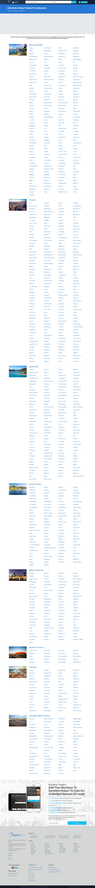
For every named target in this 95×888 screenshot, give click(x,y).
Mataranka (47, 653)
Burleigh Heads (48, 456)
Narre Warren (48, 252)
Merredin (31, 599)
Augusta (46, 639)
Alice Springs (61, 662)
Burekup (46, 630)
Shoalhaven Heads (49, 79)
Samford (46, 387)
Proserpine (47, 392)
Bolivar (31, 556)
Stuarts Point (47, 76)
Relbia (75, 684)
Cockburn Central (49, 628)
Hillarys (31, 610)
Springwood (61, 76)
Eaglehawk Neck (63, 699)
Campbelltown (62, 550)
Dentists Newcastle (63, 835)
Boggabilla (47, 174)
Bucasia (31, 459)
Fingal (31, 699)
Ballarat (31, 358)
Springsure (47, 384)
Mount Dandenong (49, 257)
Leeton (46, 120)
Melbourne (76, 266)
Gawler (46, 542)
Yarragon (75, 203)
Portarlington (47, 237)
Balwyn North (77, 355)
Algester (60, 476)
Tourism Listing (33, 835)
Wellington (76, 56)
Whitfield (61, 208)
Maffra (75, 272)
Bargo (74, 186)
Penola (31, 510)
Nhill (30, 249)
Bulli (74, 166)
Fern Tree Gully (77, 309)
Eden (45, 146)
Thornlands (47, 378)
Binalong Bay (47, 710)
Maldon (60, 272)
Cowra (75, 151)
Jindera (75, 123)
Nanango (75, 401)
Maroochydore (48, 415)
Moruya (75, 105)
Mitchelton (47, 412)
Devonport (47, 702)
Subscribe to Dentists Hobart (35, 869)
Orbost (46, 243)
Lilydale (60, 278)
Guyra (45, 131)
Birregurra (76, 350)
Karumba (60, 427)
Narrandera (76, 97)
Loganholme (32, 421)
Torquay (60, 220)
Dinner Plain (47, 324)
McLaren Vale (62, 521)
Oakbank (31, 513)
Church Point (47, 762)
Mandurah (32, 602)
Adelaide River (77, 662)
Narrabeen (47, 99)
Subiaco (60, 576)
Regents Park (47, 85)
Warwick (46, 372)
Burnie (31, 707)
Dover (31, 702)
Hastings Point (62, 128)
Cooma (75, 154)
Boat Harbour (62, 174)
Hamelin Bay (47, 610)
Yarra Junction (33, 206)
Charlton (31, 338)
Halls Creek (61, 610)
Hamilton (31, 131)
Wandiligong (32, 217)
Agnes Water (32, 479)
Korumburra (47, 283)
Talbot (45, 223)
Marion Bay (47, 524)
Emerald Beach (77, 143)
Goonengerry (33, 753)
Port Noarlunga (77, 501)
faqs (34, 878)
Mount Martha (62, 255)
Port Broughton (33, 507)
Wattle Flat (32, 490)
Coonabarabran (62, 154)
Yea (30, 203)
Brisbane (75, 459)
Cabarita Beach (33, 166)
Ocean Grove (76, 243)
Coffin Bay (61, 547)
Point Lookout (33, 395)
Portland (31, 237)
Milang (31, 521)
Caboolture (32, 456)
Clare (74, 547)
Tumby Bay (32, 493)
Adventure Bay (77, 710)
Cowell (75, 542)
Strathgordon (47, 676)
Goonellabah (61, 137)
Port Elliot (76, 504)
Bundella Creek (48, 166)
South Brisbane (62, 384)
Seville (45, 229)
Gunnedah (61, 131)
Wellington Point (33, 372)
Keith (30, 533)
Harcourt (75, 298)
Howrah (31, 696)
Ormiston (75, 398)
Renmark (75, 498)
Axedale (60, 358)
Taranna (75, 673)
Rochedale (32, 389)
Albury (75, 192)
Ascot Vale (76, 358)
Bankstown (32, 189)
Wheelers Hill (76, 208)
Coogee (60, 625)
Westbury (32, 673)
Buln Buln (31, 347)
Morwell (75, 257)
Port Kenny (61, 504)
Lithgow (31, 117)
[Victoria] (18, 205)
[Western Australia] (18, 575)
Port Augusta (47, 507)
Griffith (31, 134)
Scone (45, 82)
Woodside (32, 487)
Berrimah (75, 659)
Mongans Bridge (48, 263)
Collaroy (60, 157)
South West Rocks (78, 76)
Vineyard (31, 62)
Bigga (30, 180)
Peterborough (77, 240)
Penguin (60, 687)
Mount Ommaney (78, 407)
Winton (75, 369)
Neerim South (33, 252)
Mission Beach (62, 412)
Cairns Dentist (33, 837)
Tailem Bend (76, 493)
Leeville (31, 120)
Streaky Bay (32, 496)
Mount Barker (77, 516)
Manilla (31, 114)
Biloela (60, 464)
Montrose (76, 260)
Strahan (60, 676)
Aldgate (31, 565)
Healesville (32, 298)
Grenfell (46, 134)
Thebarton (47, 493)
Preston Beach (48, 584)
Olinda (60, 243)
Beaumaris (47, 355)
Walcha (60, 59)
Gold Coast (76, 433)
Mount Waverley (48, 255)
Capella (60, 450)
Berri (74, 556)
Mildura (31, 266)
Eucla (45, 616)
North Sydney (33, 94)
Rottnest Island (62, 581)
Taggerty (60, 223)
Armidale (75, 189)
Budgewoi (32, 169)
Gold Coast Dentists (64, 837)
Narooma (61, 99)
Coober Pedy (76, 544)
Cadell (31, 553)
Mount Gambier (62, 516)
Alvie (59, 361)
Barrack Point (47, 186)
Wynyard (46, 670)
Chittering (61, 628)
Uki (74, 62)
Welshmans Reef (48, 211)
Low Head (46, 690)
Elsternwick (32, 315)
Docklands (32, 324)
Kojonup (75, 602)
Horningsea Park (48, 747)
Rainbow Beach (33, 392)
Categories (15, 10)
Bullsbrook (76, 630)
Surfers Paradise (48, 381)
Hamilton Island (33, 433)
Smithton (46, 679)
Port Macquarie (77, 85)
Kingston (46, 530)
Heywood (46, 295)
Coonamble (47, 154)
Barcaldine (32, 470)
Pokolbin (31, 88)
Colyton (46, 157)
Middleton (47, 521)
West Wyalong (33, 56)
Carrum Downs (77, 338)
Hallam (60, 301)
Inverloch (75, 292)
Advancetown (48, 479)
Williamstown (47, 208)
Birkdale (46, 464)
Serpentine (61, 579)
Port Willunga (33, 501)
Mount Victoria (48, 105)
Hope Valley (32, 536)
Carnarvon (76, 628)
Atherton (31, 473)
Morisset (31, 108)
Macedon (31, 275)
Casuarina (61, 160)
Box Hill (31, 350)
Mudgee (31, 105)
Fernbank (61, 309)
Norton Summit (48, 513)
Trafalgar (46, 220)
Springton (61, 496)
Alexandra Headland (78, 476)
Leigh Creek (76, 527)
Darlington (47, 622)
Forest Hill (47, 306)
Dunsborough (33, 619)
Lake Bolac (61, 280)
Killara (45, 123)
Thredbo (75, 65)
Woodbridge (61, 670)
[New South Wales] (18, 50)
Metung (60, 266)
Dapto (31, 151)
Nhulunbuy (32, 653)
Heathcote (76, 295)
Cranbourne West (78, 326)
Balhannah (76, 559)
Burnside (46, 553)
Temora (75, 71)
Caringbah (32, 163)
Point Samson (33, 587)
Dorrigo (60, 148)
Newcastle (76, 94)
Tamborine (76, 378)
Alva (30, 476)
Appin (45, 192)
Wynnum (46, 369)
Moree (46, 108)
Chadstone (47, 338)
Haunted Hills (47, 298)
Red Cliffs (46, 234)
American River (77, 562)
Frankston (32, 306)
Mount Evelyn (33, 257)
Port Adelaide (62, 507)
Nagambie (76, 252)
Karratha (60, 605)
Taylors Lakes (33, 223)
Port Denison (76, 584)
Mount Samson (62, 407)
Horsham (31, 295)
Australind (32, 639)
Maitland (46, 114)
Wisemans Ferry (62, 51)
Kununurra (61, 602)
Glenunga (46, 539)
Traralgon (32, 220)
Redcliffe (46, 389)
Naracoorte (32, 516)
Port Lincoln (47, 504)
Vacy (45, 62)
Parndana (61, 510)
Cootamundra (77, 759)
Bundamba (61, 456)
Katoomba (61, 123)
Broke (74, 169)
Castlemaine (61, 338)
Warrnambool (33, 214)
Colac (45, 332)
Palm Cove (61, 398)
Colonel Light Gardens (50, 547)
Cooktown (61, 444)
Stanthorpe (76, 381)
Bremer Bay (61, 633)
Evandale (46, 699)
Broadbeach (61, 459)
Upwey (60, 217)
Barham (60, 186)
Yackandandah (77, 206)
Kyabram (31, 283)
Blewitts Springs (48, 556)
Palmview (31, 398)
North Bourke (47, 94)
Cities (9, 857)
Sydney (31, 76)
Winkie (46, 487)
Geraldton (46, 613)
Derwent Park (62, 702)
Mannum (75, 524)
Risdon (46, 684)
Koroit (60, 283)
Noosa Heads (62, 401)
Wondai (60, 369)
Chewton (61, 335)
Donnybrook (47, 619)
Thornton (32, 68)
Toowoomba (32, 375)
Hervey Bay (61, 430)
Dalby (45, 441)
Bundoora (76, 344)
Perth (45, 587)
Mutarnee (32, 404)
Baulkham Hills (62, 183)
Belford (75, 180)
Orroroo (75, 510)
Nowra (75, 91)
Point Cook (61, 240)
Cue (74, 622)
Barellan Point (77, 467)
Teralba (46, 71)
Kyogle (75, 741)
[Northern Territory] (18, 652)
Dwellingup (76, 616)
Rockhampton (77, 387)
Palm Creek (47, 398)
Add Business (84, 2)
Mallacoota (47, 272)
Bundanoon (61, 166)
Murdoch (61, 593)
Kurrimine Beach (63, 421)
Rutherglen (61, 231)
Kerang (46, 289)
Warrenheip (47, 214)
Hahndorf (61, 536)
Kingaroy (75, 421)
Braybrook (76, 347)
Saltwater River (33, 681)
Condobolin (32, 157)
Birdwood (61, 556)
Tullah (60, 673)
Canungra (75, 450)
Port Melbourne (62, 237)
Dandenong (47, 326)
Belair (30, 559)
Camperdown (47, 344)
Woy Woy (75, 48)
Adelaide (46, 565)
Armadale (61, 639)
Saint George (62, 387)
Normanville (61, 513)
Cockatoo (75, 332)
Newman (60, 590)
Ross (59, 681)
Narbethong (61, 252)
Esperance (61, 616)
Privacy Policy (31, 880)
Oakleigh (31, 246)
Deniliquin (76, 756)
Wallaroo (46, 490)
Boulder (75, 633)
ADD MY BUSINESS (13, 873)
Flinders (75, 306)
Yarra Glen (47, 206)
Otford (31, 91)
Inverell (46, 125)
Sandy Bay (76, 679)
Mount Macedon (77, 255)
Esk (74, 435)
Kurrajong (76, 120)
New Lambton (33, 97)
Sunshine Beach (62, 381)
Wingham (75, 51)
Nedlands (75, 590)
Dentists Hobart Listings (74, 886)
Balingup (60, 636)
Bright (32, 848)
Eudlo (60, 435)
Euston (60, 143)
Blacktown (47, 177)
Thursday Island (33, 378)
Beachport (47, 559)
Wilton (46, 53)
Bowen (46, 461)
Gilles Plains (76, 539)
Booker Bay (61, 171)
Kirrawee (31, 123)
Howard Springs (62, 656)
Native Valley (76, 513)
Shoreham (61, 226)
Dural (74, 146)
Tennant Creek (33, 650)
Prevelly (31, 584)
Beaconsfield (62, 355)
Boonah (75, 461)
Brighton (60, 347)
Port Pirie (61, 501)
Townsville (76, 372)
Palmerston (47, 650)
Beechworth (32, 355)
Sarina (31, 387)
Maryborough (47, 269)
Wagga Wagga (77, 59)
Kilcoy (60, 424)
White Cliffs (61, 53)
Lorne (74, 275)
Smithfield (76, 496)
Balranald (46, 189)
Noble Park (61, 246)
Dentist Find (76, 837)
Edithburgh (61, 542)
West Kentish (47, 673)
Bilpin (74, 177)
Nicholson (76, 246)
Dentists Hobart (77, 835)
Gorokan (46, 137)
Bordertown (76, 553)
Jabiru (31, 656)
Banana (46, 470)
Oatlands (75, 687)
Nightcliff (75, 650)
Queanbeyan (62, 85)
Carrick (60, 704)
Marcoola (61, 415)
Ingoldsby (46, 430)
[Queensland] (18, 371)
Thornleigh (47, 68)
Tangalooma (61, 378)
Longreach (61, 418)
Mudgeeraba (76, 404)
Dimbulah (31, 441)
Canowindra (76, 163)
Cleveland (46, 447)
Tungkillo (75, 490)
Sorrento (46, 579)
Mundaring (76, 593)
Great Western (77, 301)
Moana (60, 519)
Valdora (60, 372)
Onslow (31, 590)
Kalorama (31, 292)
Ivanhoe (46, 292)
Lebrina (75, 690)
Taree (45, 74)
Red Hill (31, 234)
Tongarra (46, 65)
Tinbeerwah (61, 375)
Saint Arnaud (47, 231)
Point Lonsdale (48, 240)
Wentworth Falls (48, 56)
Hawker (46, 536)
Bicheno (60, 710)
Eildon (45, 315)
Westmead (76, 53)
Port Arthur (47, 687)
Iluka (59, 125)
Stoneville (75, 576)
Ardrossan (61, 562)
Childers (75, 447)
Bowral (31, 171)
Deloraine (32, 704)
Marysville (32, 269)
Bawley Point (47, 183)
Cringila (46, 151)
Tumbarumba (33, 65)
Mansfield (76, 269)
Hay (45, 128)
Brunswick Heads (48, 169)
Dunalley (75, 699)
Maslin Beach (33, 524)
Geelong (75, 303)
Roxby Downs (33, 498)
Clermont (61, 447)
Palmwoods (76, 395)
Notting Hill (47, 246)
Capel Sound (61, 341)
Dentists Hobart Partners (54, 871)
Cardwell (46, 450)
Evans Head (47, 143)
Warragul (61, 214)
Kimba (75, 530)
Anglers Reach (62, 192)
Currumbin (61, 441)
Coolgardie (47, 625)
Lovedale (75, 114)
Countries (10, 853)
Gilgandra (46, 140)
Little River (47, 278)
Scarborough (32, 581)
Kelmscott (47, 605)
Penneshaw (47, 510)
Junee (31, 744)
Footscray (61, 306)
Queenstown (32, 687)
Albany (31, 642)
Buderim (75, 456)
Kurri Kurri (61, 120)
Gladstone (32, 435)
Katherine (76, 653)
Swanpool (75, 223)
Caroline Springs (33, 341)
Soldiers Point (33, 79)
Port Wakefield (48, 501)
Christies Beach (33, 550)
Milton (31, 111)
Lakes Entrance (48, 280)
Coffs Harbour (77, 157)
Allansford (76, 361)
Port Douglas (62, 392)
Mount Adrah (62, 105)
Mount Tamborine (49, 407)
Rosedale (46, 498)
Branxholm (76, 707)
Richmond (61, 684)
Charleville (32, 450)
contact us (40, 867)
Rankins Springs (77, 727)
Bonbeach (46, 350)
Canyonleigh (61, 163)
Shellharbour (76, 79)
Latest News (31, 874)
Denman (75, 148)
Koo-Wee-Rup (33, 286)
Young (31, 48)
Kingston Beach (62, 693)
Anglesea (46, 361)
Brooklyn (60, 169)
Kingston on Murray (34, 530)
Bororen (60, 461)
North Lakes (32, 401)
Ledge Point (47, 602)
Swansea (31, 676)
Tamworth (61, 74)
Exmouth (31, 616)
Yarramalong (47, 48)
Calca (74, 550)
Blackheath (61, 177)
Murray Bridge (48, 516)
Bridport (46, 707)
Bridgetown (47, 633)
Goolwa (31, 539)
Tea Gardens (32, 74)
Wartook (75, 211)
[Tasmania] (18, 672)
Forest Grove (76, 613)
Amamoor (75, 473)
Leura (60, 117)
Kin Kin (31, 424)
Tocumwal (61, 65)
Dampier (60, 622)
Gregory (75, 610)
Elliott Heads (62, 438)
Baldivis (75, 636)
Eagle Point (47, 318)
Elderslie (31, 146)
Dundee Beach (77, 656)
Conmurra (32, 547)
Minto (74, 108)
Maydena (31, 690)
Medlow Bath (76, 111)
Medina (60, 599)
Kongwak (46, 286)
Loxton (60, 527)
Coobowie (61, 544)
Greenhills (32, 613)
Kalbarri (75, 605)
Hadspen (75, 696)
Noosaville (47, 401)
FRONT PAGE (11, 875)
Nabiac (31, 102)
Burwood (61, 344)
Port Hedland (62, 584)
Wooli (30, 51)
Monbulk (60, 263)
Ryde (30, 85)
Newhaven (61, 249)
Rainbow (60, 234)
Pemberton (61, 587)
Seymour (31, 229)
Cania (30, 453)
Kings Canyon (62, 653)
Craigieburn (32, 329)
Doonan (75, 438)
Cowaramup (32, 625)
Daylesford (32, 326)
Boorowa (46, 171)
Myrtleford (32, 255)
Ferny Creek (47, 309)
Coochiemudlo (77, 444)
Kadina (46, 533)
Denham (75, 619)
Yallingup (31, 573)
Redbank (60, 389)
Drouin (31, 321)
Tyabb (74, 217)
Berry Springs (62, 659)
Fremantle (61, 613)
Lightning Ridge (48, 117)
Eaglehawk (32, 318)
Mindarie (60, 596)
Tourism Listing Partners (50, 835)
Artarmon (61, 189)
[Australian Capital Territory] (18, 721)
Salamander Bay (77, 82)
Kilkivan (46, 424)
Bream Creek (62, 707)
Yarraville (46, 203)
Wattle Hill (61, 211)
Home (9, 10)
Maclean (60, 114)
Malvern (31, 272)
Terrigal (75, 68)
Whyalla (60, 487)
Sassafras (61, 229)
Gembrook (61, 303)
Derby (75, 702)
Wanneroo (61, 573)
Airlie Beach (47, 851)
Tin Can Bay (76, 375)
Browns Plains (48, 459)
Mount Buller (62, 257)
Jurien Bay (32, 607)
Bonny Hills (76, 171)
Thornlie (46, 576)
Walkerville (47, 217)
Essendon (61, 312)
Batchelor (32, 662)
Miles (74, 412)
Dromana (46, 321)
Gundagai (75, 131)
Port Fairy (76, 237)
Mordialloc (32, 260)
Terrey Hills (32, 71)
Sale (30, 231)
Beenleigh (61, 467)
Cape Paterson (33, 344)
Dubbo (46, 148)
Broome (31, 633)
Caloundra (61, 453)
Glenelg (60, 539)
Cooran (31, 444)
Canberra (46, 659)
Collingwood (32, 332)
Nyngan (60, 91)
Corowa (31, 154)
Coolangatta (47, 444)
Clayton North (48, 335)
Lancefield (32, 280)
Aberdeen (32, 194)
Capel (30, 630)
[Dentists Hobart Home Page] (79, 2)
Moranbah (61, 410)
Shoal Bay (61, 79)
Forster (60, 140)
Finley (45, 753)
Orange (46, 91)
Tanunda (60, 493)
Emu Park (31, 438)
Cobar (31, 160)
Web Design (31, 876)
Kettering (75, 693)
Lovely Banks (62, 275)
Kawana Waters (48, 427)
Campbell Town (77, 704)
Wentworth (61, 56)
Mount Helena (33, 596)
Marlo (60, 269)
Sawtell (60, 82)
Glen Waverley (48, 303)
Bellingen (61, 180)
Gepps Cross (32, 542)
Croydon (60, 326)
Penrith (60, 88)
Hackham (75, 536)
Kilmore (31, 289)
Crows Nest (76, 441)
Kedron (31, 427)
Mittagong (61, 108)
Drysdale (75, 318)
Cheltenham (76, 335)
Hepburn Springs (63, 295)
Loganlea (75, 418)
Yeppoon (31, 369)
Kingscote (61, 530)
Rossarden (47, 681)
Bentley (46, 636)
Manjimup (76, 599)
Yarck (60, 206)
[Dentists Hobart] (15, 2)
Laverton (75, 278)
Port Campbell (33, 240)
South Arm (32, 679)
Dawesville (32, 622)
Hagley (60, 696)
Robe (59, 498)
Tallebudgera (32, 381)
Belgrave (75, 352)
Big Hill (31, 352)
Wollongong (47, 51)
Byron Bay (47, 846)
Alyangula (46, 662)
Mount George (33, 739)
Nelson (75, 249)
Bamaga (60, 470)
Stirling (46, 496)
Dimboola (61, 324)
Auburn (31, 562)
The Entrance (62, 68)
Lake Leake (47, 693)
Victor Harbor (62, 490)
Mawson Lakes (77, 521)
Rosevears (76, 681)
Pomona (75, 392)
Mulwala (75, 102)
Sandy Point (76, 229)
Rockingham (76, 581)
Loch (30, 278)
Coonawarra (47, 544)
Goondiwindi (47, 433)
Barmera (60, 559)
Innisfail (31, 430)
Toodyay (31, 576)
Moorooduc (47, 260)
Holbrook (31, 128)
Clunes (31, 335)
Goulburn (75, 134)
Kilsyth (75, 286)
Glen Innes (32, 140)
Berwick (46, 352)
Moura (31, 407)
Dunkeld (60, 318)
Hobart (46, 696)
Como (74, 625)
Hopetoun (76, 607)
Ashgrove (46, 473)
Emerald (46, 438)
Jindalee (46, 607)
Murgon (46, 404)
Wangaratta (76, 214)
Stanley (75, 676)
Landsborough (48, 421)
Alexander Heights (78, 639)
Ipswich (75, 427)
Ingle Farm (76, 533)
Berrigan (46, 180)
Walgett (46, 59)
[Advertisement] (47, 24)
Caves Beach (47, 160)
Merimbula (47, 111)
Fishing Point (32, 143)
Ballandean (76, 470)
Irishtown (61, 607)
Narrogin (31, 593)
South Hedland (33, 579)
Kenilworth (76, 424)
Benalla (60, 352)
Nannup (46, 593)
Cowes (46, 329)
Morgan (31, 519)
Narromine (61, 97)
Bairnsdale (47, 358)
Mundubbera (62, 404)
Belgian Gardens (33, 467)
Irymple (60, 292)
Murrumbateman (63, 102)
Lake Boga (76, 280)
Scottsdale (61, 679)
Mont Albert (32, 263)
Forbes (75, 140)
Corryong (61, 329)
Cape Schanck (77, 341)
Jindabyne (32, 125)
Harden (75, 128)
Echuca (60, 146)
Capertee (46, 163)
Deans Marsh (76, 324)
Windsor (31, 53)
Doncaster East (62, 321)
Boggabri (31, 174)
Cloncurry (32, 447)
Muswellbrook (48, 102)
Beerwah (46, 467)
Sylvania (75, 74)
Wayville (75, 487)
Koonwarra (76, 283)
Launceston (32, 693)
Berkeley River (33, 636)
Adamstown (47, 773)
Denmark (61, 619)
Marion (60, 524)
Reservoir (75, 231)
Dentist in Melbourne (50, 837)
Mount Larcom (33, 410)
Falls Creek (32, 312)
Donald (75, 321)
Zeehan (31, 670)
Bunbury (60, 630)
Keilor (74, 289)
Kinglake (60, 286)
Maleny (75, 415)
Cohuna (60, 332)
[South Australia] (18, 489)
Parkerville (76, 587)
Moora (46, 596)
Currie (45, 704)
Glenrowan (32, 303)
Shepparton (76, 226)
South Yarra (47, 226)
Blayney (75, 174)
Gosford (31, 137)
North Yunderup (48, 590)
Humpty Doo (47, 656)
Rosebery (32, 684)
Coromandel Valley (34, 544)
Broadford (47, 347)
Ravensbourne (77, 389)
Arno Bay (46, 562)
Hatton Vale (76, 430)
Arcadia (31, 192)
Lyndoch (46, 527)
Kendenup (32, 605)
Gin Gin (46, 435)
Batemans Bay (33, 186)
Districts (10, 859)
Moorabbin (61, 260)
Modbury (46, 519)
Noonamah (61, 650)
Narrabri (31, 99)
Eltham (75, 312)
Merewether (62, 111)
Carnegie (46, 341)
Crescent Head (62, 151)
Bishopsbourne (33, 710)
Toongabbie (76, 721)
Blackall (31, 464)
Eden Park (61, 315)
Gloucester (76, 137)
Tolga (45, 375)
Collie (30, 628)
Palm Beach (76, 88)
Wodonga (32, 208)
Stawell (31, 226)
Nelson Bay (47, 97)
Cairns (75, 453)
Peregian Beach (62, 395)
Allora (45, 476)
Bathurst (75, 183)
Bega (30, 183)
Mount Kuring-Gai (78, 736)
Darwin (31, 659)
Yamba (60, 48)
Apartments (22, 10)
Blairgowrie (61, 350)
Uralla (60, 62)
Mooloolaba (76, 410)
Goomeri (60, 433)
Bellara (75, 464)
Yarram (60, 203)
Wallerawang (32, 59)
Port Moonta (32, 504)
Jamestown (61, 533)
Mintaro (75, 519)
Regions (10, 855)
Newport (60, 94)
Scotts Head (32, 82)
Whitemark (76, 670)
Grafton (60, 134)
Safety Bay (47, 581)
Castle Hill (76, 160)
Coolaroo (75, 329)
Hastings (60, 298)
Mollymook (61, 851)
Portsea (75, 234)
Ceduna (46, 550)
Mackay (46, 418)
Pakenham (32, 243)
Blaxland (31, 177)
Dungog (31, 148)
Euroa (45, 312)
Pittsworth (47, 395)
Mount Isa (46, 410)
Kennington (61, 289)
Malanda (31, 418)
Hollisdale (75, 125)
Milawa (46, 266)
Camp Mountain (48, 453)
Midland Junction (77, 596)
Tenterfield (61, 71)
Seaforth (75, 384)
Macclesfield (47, 275)
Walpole (75, 573)
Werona (31, 211)
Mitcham (75, 263)
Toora (74, 220)
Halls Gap (46, 301)
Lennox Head (76, 117)
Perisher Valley (48, 88)
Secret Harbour (77, 579)
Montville (31, 412)
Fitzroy (31, 309)
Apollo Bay (32, 361)
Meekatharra (47, 599)
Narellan (75, 99)
